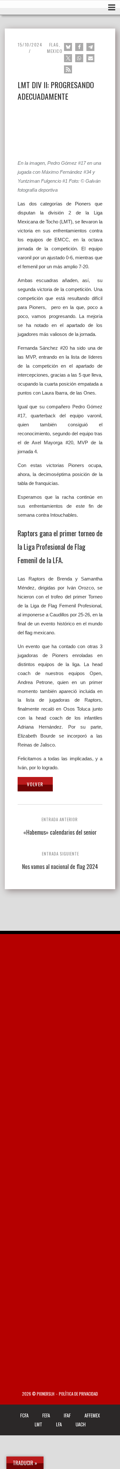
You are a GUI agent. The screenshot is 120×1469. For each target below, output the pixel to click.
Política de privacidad (78, 1394)
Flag (54, 44)
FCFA (24, 1415)
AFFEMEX (92, 1415)
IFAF (67, 1415)
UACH (81, 1424)
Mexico (54, 51)
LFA (59, 1424)
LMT (38, 1424)
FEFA (46, 1415)
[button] (68, 47)
